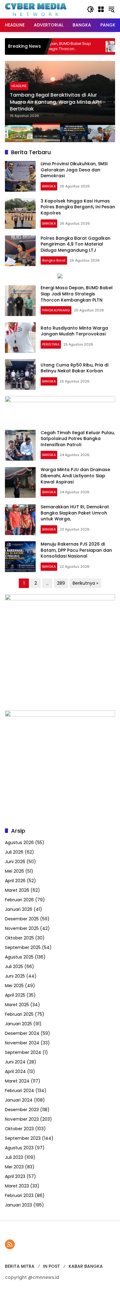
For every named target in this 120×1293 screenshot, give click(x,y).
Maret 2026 (17, 890)
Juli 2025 (14, 966)
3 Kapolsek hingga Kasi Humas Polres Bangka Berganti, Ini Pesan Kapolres (78, 207)
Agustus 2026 (19, 842)
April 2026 (15, 881)
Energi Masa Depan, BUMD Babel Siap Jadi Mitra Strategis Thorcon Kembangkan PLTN (77, 294)
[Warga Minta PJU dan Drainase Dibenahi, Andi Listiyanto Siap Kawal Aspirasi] (20, 482)
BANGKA (49, 186)
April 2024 (15, 1071)
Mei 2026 (14, 871)
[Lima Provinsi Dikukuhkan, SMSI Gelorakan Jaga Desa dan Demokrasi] (20, 176)
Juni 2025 (15, 976)
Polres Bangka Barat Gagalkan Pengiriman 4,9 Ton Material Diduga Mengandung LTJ (75, 244)
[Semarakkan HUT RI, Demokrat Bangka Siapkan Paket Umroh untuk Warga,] (20, 519)
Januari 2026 (18, 909)
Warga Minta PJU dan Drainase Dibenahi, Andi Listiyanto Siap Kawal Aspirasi (75, 475)
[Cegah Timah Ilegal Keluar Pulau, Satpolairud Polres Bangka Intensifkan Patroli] (20, 445)
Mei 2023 (14, 1167)
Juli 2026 (14, 852)
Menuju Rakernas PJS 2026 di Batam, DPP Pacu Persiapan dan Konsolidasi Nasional (76, 550)
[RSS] (10, 1244)
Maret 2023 (17, 1186)
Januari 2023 (18, 1205)
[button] (90, 9)
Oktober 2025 (19, 938)
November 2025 (22, 928)
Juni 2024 (15, 1062)
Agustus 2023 (19, 1148)
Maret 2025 (17, 1005)
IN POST (51, 1266)
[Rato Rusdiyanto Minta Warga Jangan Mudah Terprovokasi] (95, 46)
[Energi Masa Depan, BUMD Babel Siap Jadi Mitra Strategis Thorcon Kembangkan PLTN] (20, 300)
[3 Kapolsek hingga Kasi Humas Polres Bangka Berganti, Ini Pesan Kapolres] (20, 213)
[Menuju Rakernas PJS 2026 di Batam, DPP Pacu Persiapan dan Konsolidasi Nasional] (20, 556)
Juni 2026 (15, 862)
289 (61, 583)
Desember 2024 (22, 1033)
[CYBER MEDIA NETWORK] (35, 9)
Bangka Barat (54, 260)
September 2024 (23, 1052)
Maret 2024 (17, 1081)
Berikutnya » (85, 583)
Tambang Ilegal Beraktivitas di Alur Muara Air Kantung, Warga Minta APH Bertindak (56, 102)
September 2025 (23, 947)
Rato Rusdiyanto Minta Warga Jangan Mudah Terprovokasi (74, 331)
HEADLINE (19, 85)
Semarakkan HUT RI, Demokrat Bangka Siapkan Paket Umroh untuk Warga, (75, 513)
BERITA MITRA (19, 1266)
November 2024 (22, 1043)
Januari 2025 (18, 1024)
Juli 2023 (14, 1157)
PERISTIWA (50, 344)
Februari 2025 (19, 1014)
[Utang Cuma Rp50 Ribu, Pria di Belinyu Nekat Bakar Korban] (20, 374)
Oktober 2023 (19, 1129)
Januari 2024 (19, 1100)
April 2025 (15, 995)
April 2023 (15, 1176)
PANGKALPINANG (56, 310)
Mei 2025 (14, 986)
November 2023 (22, 1119)
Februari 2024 (19, 1090)
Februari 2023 (19, 1195)
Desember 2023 (22, 1110)
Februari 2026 (19, 900)
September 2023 (23, 1138)
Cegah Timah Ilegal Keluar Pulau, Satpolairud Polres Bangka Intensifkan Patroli (78, 439)
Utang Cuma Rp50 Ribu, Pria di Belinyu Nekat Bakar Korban (74, 368)
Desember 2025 (22, 919)
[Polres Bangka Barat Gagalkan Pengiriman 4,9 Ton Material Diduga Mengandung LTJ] (20, 250)
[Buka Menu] (101, 9)
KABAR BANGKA (86, 1266)
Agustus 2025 (19, 957)
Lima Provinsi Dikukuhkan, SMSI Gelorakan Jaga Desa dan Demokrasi (74, 170)
